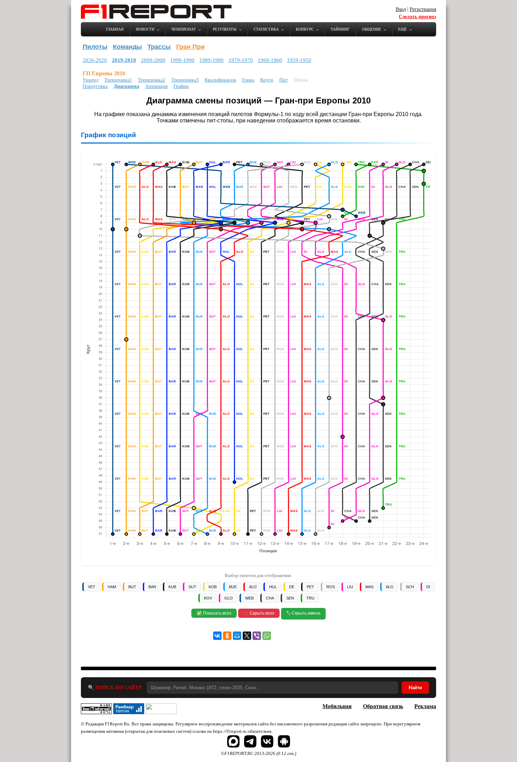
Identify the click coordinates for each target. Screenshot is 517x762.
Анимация (156, 86)
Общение (371, 29)
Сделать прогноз (417, 16)
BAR (152, 587)
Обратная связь (383, 706)
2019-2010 (124, 60)
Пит (283, 80)
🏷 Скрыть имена (303, 613)
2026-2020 (95, 60)
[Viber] (257, 635)
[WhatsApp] (266, 635)
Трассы (159, 46)
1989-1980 (211, 60)
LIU (350, 587)
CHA (270, 598)
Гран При (190, 46)
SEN (290, 598)
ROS (330, 587)
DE (291, 587)
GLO (228, 598)
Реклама (425, 706)
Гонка (248, 80)
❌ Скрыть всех (258, 613)
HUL (273, 587)
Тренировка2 (151, 80)
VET (91, 587)
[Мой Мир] (237, 635)
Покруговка (95, 86)
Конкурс (305, 29)
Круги (266, 80)
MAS (369, 587)
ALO (253, 587)
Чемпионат (183, 29)
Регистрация (423, 9)
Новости (145, 29)
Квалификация (220, 80)
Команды (127, 46)
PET (310, 587)
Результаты (225, 29)
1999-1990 (182, 60)
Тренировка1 (118, 80)
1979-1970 (241, 60)
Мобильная (337, 706)
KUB (172, 587)
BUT (132, 587)
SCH (410, 587)
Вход (401, 9)
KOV (208, 598)
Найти (415, 687)
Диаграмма (126, 86)
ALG (390, 587)
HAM (112, 587)
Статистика (266, 29)
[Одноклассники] (227, 635)
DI (428, 587)
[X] (247, 635)
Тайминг (340, 29)
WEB (249, 598)
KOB (213, 587)
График (181, 86)
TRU (310, 598)
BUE (233, 587)
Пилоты (95, 46)
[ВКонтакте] (217, 635)
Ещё (402, 29)
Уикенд (90, 80)
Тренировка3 (185, 80)
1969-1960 (270, 60)
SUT (192, 587)
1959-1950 (299, 60)
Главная (114, 29)
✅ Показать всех (214, 613)
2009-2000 (153, 60)
